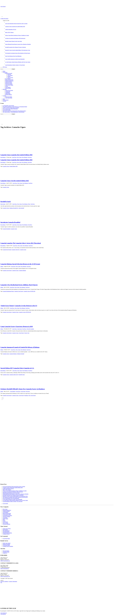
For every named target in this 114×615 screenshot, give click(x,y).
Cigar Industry (8, 87)
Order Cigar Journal (6, 543)
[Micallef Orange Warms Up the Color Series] (6, 40)
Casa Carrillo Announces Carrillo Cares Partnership (15, 59)
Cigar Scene (19, 328)
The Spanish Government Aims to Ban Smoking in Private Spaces (17, 53)
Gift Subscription (6, 531)
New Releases (8, 78)
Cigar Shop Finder (8, 97)
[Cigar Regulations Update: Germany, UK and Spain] (6, 63)
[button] (3, 612)
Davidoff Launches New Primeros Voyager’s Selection (15, 47)
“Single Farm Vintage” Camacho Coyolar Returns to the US (18, 305)
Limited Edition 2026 (13, 166)
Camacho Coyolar (22, 312)
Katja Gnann (2, 204)
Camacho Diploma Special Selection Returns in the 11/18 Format (20, 264)
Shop (4, 98)
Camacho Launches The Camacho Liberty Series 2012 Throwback (20, 243)
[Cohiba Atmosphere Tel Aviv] (6, 28)
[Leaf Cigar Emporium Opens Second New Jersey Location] (6, 22)
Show (29, 204)
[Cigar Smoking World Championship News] (7, 418)
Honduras (26, 395)
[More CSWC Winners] (6, 31)
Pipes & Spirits (8, 88)
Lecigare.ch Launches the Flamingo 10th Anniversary (15, 38)
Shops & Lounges (8, 82)
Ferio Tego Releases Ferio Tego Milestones (13, 56)
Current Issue (7, 91)
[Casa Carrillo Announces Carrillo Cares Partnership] (6, 57)
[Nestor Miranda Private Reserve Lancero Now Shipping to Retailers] (6, 43)
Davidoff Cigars (22, 374)
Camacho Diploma (22, 270)
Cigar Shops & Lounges (7, 515)
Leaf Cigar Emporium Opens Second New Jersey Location (16, 23)
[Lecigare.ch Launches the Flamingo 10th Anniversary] (6, 37)
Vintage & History (8, 81)
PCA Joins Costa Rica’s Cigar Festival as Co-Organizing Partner (15, 106)
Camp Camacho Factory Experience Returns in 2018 (16, 326)
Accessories (5, 517)
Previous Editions (8, 94)
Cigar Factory (21, 332)
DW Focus (5, 66)
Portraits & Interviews (9, 80)
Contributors (7, 92)
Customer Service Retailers (8, 546)
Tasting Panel (7, 93)
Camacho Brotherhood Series (8, 291)
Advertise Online (6, 551)
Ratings (9, 76)
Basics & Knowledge (9, 79)
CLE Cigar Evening (6, 109)
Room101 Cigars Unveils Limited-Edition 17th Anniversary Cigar (17, 50)
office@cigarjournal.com (5, 560)
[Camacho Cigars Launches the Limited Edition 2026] (6, 25)
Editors (1, 266)
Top (1, 582)
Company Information (13, 581)
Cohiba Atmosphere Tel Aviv (10, 29)
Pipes (4, 519)
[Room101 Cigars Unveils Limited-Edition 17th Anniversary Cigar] (6, 49)
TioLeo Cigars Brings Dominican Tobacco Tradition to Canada (17, 35)
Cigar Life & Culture (9, 85)
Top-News (30, 157)
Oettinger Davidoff (20, 353)
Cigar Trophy (10, 75)
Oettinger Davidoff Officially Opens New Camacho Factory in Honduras (22, 389)
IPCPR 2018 (32, 291)
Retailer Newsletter (6, 544)
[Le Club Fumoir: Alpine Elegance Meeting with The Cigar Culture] (6, 60)
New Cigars (19, 157)
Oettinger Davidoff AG (13, 208)
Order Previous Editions (7, 532)
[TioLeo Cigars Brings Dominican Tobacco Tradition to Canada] (6, 34)
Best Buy (9, 74)
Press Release (3, 157)
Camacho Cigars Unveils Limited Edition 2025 (14, 180)
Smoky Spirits (5, 518)
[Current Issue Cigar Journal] (9, 409)
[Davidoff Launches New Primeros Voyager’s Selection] (6, 46)
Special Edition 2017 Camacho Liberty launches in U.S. (17, 368)
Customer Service (6, 533)
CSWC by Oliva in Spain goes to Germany (11, 107)
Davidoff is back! (5, 201)
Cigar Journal (3, 6)
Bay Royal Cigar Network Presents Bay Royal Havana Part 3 (14, 110)
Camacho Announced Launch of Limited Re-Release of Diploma (19, 347)
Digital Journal (5, 99)
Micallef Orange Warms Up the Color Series (13, 41)
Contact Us (5, 552)
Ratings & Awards (8, 73)
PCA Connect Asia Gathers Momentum (10, 108)
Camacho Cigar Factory (7, 270)
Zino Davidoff (21, 208)
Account (4, 101)
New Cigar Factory (32, 395)
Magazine (5, 89)
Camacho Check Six (15, 249)
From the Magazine (6, 524)
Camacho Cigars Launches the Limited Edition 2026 (15, 26)
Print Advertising (6, 550)
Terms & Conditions (4, 581)
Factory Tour (26, 332)
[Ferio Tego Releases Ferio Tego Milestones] (6, 55)
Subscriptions (5, 529)
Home (4, 71)
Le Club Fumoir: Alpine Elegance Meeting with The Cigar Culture (17, 62)
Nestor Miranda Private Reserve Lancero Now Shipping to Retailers (18, 44)
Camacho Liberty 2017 (13, 374)
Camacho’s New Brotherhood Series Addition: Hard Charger (19, 285)
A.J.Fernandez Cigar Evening (8, 105)
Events (6, 86)
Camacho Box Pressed (7, 249)
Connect (4, 95)
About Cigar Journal (9, 90)
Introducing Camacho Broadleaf (10, 222)
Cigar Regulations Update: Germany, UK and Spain (15, 64)
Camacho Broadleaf (6, 228)
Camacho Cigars (6, 166)
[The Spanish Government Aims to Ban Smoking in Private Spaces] (6, 52)
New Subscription (6, 530)
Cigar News (5, 72)
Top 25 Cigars (10, 77)
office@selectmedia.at (4, 568)
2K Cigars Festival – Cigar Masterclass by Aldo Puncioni (13, 111)
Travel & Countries (8, 83)
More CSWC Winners (9, 32)
